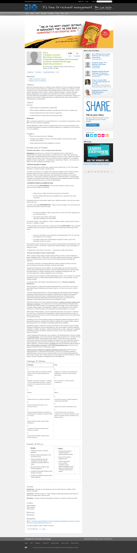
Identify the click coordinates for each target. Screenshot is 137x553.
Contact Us (46, 543)
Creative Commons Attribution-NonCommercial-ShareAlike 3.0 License (62, 547)
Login (86, 1)
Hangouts (51, 13)
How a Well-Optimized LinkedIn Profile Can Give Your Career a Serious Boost (101, 55)
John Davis (96, 85)
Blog (62, 13)
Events (57, 13)
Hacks (37, 13)
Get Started (92, 125)
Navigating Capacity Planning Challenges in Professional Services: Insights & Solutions (100, 73)
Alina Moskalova (97, 59)
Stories (32, 13)
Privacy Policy (75, 543)
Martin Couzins (97, 93)
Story (45, 52)
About (66, 13)
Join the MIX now (33, 529)
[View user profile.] (34, 64)
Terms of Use (64, 543)
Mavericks (44, 13)
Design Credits (55, 543)
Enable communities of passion (37, 79)
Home (27, 13)
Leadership (30, 72)
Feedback (37, 543)
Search (94, 1)
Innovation (38, 72)
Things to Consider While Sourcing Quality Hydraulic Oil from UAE (101, 81)
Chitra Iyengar (48, 66)
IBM (58, 72)
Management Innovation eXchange (33, 1)
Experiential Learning (49, 72)
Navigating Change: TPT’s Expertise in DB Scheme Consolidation (99, 64)
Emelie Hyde (97, 67)
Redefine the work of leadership (37, 81)
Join (82, 1)
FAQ (31, 543)
